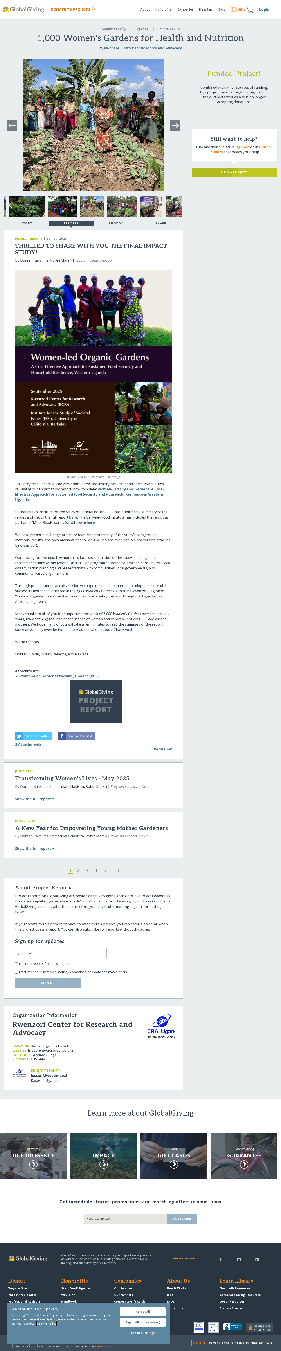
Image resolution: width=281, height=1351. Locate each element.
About (145, 9)
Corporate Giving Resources (240, 1295)
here (73, 517)
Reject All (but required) (143, 1322)
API (261, 1343)
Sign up (48, 983)
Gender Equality (114, 29)
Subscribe (182, 1218)
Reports (71, 223)
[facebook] (221, 1259)
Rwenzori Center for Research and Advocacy (143, 48)
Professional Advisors (24, 1301)
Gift (242, 9)
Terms (239, 1343)
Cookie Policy (46, 1324)
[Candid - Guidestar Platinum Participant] (215, 1327)
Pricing (251, 1343)
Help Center (184, 1258)
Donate (70, 9)
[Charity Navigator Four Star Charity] (200, 1327)
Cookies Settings (143, 1333)
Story (26, 223)
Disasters (206, 9)
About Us (178, 1281)
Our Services (123, 1288)
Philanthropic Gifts (22, 1295)
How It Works (176, 1288)
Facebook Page (44, 1055)
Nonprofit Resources (235, 1288)
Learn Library (237, 1281)
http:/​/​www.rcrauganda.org (50, 1050)
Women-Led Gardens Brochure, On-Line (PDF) (59, 676)
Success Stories (231, 1308)
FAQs (170, 1301)
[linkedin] (257, 1259)
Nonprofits (163, 9)
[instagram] (239, 1259)
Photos (116, 223)
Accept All (143, 1311)
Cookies (227, 1343)
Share (160, 223)
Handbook (69, 1301)
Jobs (170, 1295)
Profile (39, 1059)
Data (268, 1343)
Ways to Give (17, 1288)
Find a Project (234, 172)
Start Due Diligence (75, 1288)
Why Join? (68, 1295)
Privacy (214, 1343)
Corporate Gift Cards (129, 1301)
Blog (221, 9)
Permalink (163, 749)
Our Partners (123, 1295)
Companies (185, 9)
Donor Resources (232, 1301)
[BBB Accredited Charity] (234, 1328)
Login (264, 9)
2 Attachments (28, 744)
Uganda (142, 29)
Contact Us (175, 1308)
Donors (16, 1281)
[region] (88, 1323)
